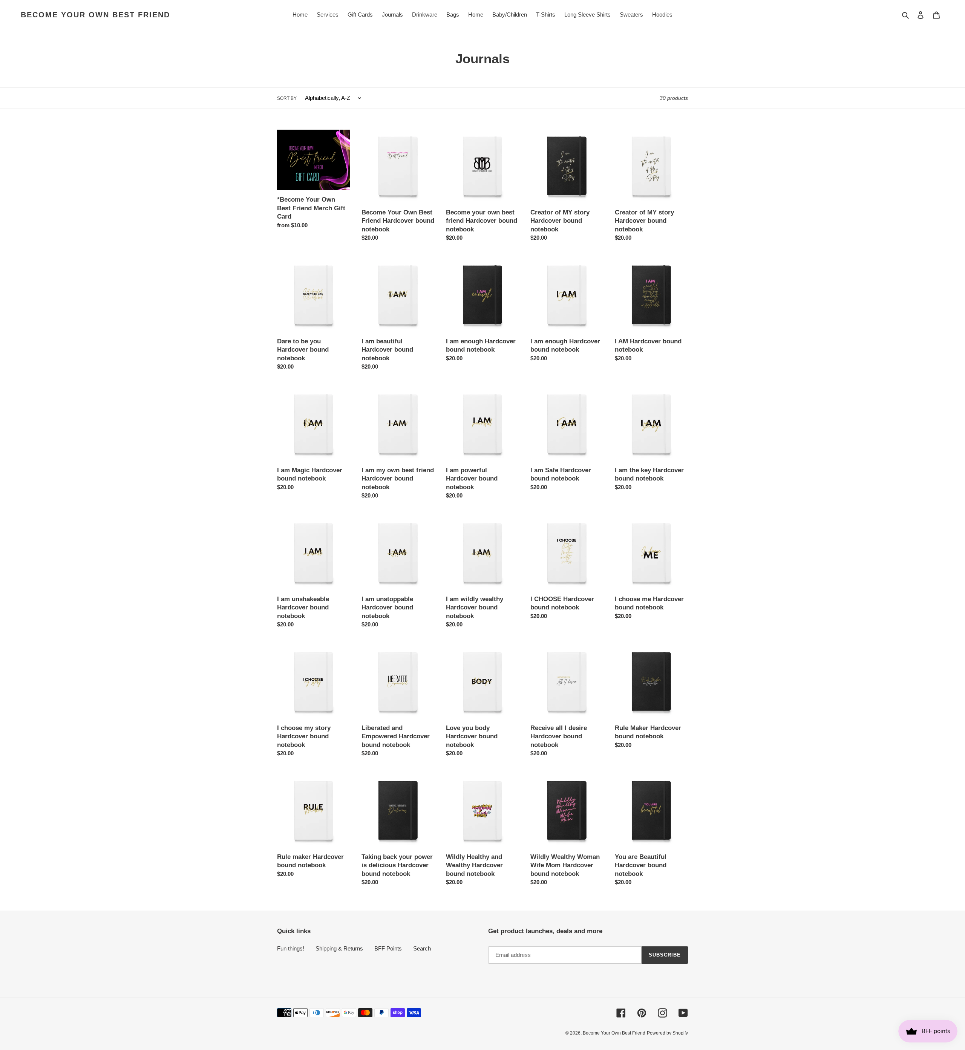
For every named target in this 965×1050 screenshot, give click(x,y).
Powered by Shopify (667, 1033)
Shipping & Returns (339, 948)
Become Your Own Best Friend (95, 15)
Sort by (287, 98)
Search (422, 948)
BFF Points (388, 948)
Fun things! (290, 948)
